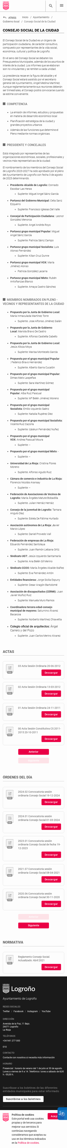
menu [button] (61, 5)
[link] (50, 6)
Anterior (33, 751)
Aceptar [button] (56, 1116)
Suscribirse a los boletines (23, 1099)
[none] (61, 5)
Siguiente (33, 760)
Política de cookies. (29, 1142)
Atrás (9, 17)
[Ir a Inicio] (6, 5)
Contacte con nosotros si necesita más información (29, 1057)
